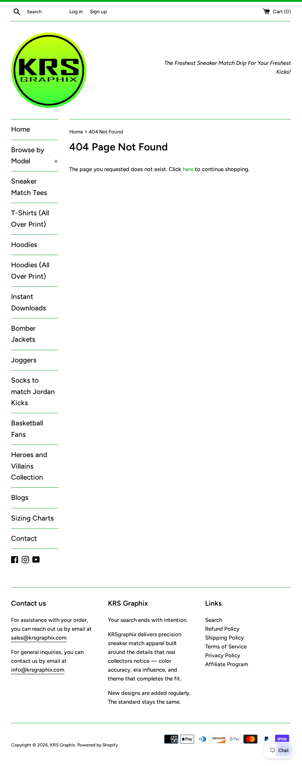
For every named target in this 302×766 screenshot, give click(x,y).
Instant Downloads (28, 302)
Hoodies (24, 244)
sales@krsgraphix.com (39, 637)
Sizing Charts (32, 518)
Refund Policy (222, 629)
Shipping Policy (224, 637)
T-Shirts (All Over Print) (30, 218)
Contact (24, 538)
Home (20, 129)
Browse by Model (34, 155)
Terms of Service (226, 646)
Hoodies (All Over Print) (30, 270)
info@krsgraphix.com (37, 669)
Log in (76, 11)
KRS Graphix (62, 745)
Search (213, 620)
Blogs (19, 497)
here (188, 169)
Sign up (98, 11)
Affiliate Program (226, 664)
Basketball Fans (27, 428)
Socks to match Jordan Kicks (33, 391)
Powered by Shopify (97, 745)
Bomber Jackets (23, 334)
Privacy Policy (222, 655)
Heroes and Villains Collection (29, 465)
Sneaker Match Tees (29, 186)
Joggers (23, 360)
